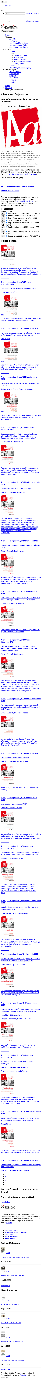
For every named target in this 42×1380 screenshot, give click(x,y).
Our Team (13, 41)
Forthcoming (14, 74)
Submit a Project (20, 59)
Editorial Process (20, 55)
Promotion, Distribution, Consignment (22, 62)
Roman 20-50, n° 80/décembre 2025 (11, 1323)
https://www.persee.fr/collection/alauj (22, 174)
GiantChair (23, 1375)
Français (8, 6)
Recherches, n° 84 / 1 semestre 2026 (12, 1341)
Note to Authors (20, 57)
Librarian (12, 66)
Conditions (9, 1234)
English (4, 2)
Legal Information (11, 1236)
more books (5, 1286)
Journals (12, 80)
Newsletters (5, 1202)
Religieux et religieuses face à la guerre (12, 1275)
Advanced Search (32, 13)
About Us (12, 39)
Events (12, 82)
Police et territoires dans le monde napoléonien (15, 1257)
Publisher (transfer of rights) (20, 68)
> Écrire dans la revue (10, 191)
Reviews (8, 88)
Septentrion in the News (18, 47)
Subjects (12, 76)
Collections (13, 78)
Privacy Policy (10, 1239)
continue (9, 1223)
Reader (12, 51)
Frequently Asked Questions (16, 1232)
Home (7, 35)
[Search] (2, 10)
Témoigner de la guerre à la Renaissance (13, 1360)
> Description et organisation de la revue (17, 186)
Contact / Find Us (11, 1230)
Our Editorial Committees (18, 43)
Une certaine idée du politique (10, 1304)
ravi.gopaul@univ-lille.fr (24, 201)
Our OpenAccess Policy (18, 45)
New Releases (15, 72)
